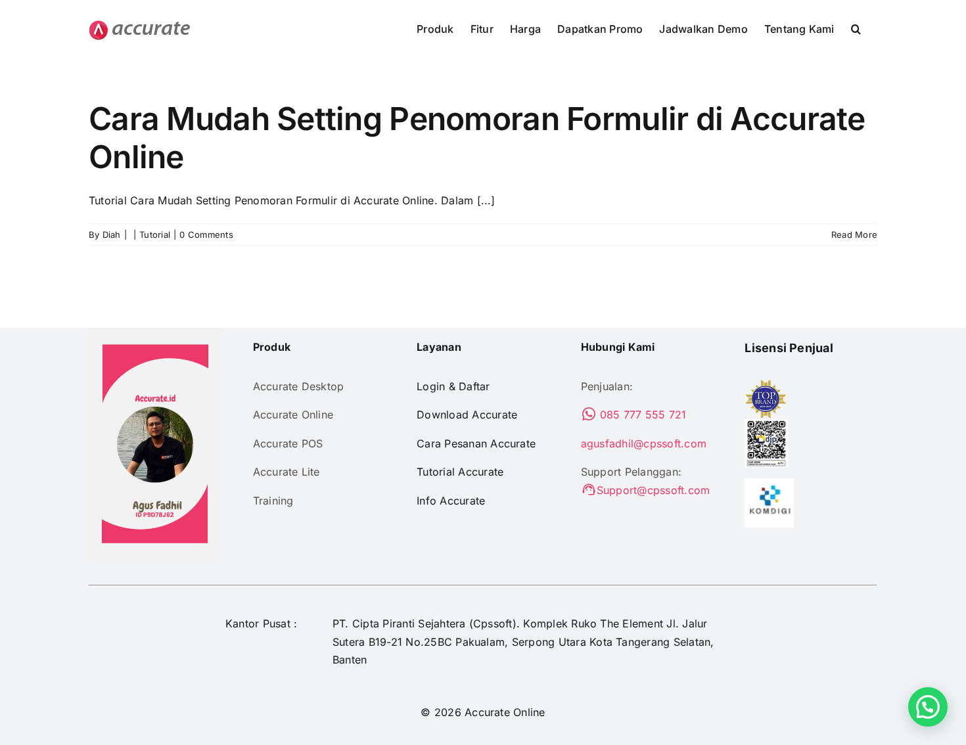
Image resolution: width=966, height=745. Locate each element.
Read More (854, 234)
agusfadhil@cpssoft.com (643, 443)
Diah (112, 234)
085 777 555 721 (642, 414)
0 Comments (206, 234)
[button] (856, 27)
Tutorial (154, 234)
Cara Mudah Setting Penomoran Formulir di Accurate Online (477, 137)
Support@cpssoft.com (653, 490)
